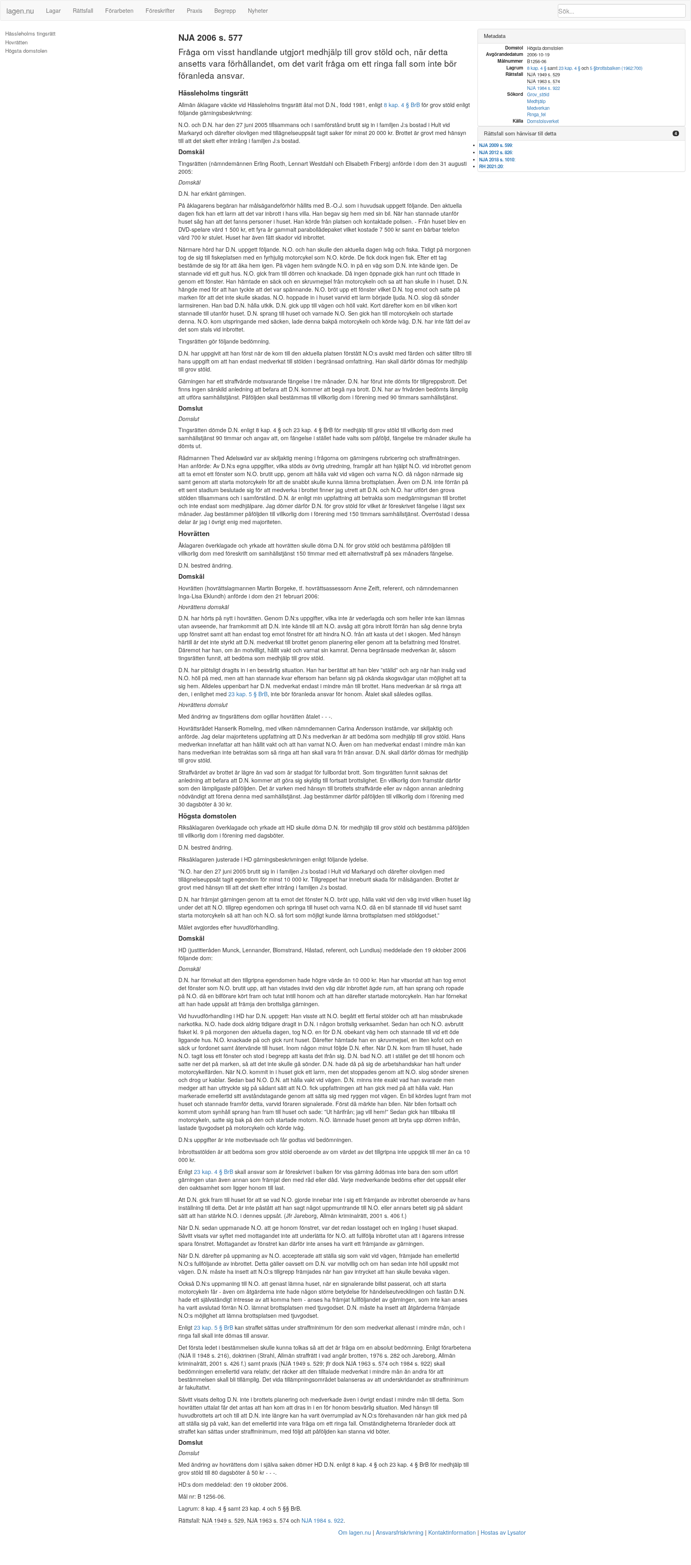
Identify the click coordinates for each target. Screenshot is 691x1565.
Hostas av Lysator (503, 1532)
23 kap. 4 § (569, 68)
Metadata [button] (494, 36)
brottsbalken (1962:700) (619, 68)
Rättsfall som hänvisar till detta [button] (520, 133)
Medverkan (538, 108)
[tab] (581, 36)
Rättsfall (83, 10)
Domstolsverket (543, 121)
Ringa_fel (536, 114)
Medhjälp (536, 101)
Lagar (53, 10)
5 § (593, 68)
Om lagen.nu (354, 1532)
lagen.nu (20, 10)
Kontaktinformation (452, 1532)
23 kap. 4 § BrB (213, 1172)
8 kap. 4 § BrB (402, 105)
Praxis (194, 10)
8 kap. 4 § (536, 68)
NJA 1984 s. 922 (323, 1520)
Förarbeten (119, 10)
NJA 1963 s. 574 (367, 1363)
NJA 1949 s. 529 (302, 1363)
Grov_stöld (538, 94)
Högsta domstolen (26, 50)
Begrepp (225, 10)
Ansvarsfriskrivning (399, 1532)
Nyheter (258, 10)
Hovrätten (16, 42)
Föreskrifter (160, 10)
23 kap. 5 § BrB (248, 694)
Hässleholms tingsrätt (30, 33)
